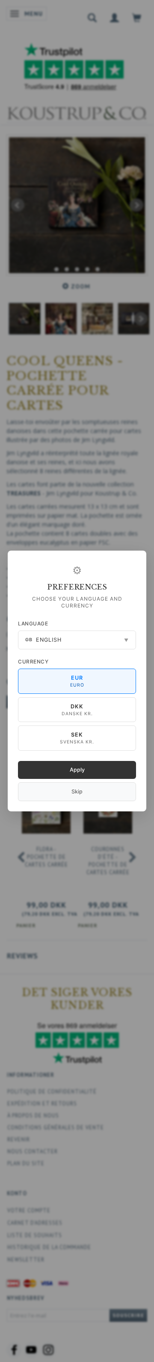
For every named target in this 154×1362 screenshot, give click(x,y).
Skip (77, 791)
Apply (77, 769)
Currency (33, 661)
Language (33, 623)
